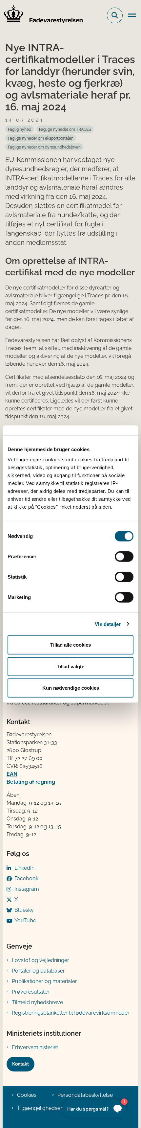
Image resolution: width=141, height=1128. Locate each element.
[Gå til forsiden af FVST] (41, 15)
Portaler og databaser (38, 971)
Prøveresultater (31, 992)
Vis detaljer (108, 624)
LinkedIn (24, 868)
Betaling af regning (31, 782)
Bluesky (24, 910)
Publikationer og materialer (44, 981)
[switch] (124, 556)
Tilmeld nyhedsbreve (37, 1002)
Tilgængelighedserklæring (48, 1108)
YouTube (25, 920)
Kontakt (20, 1064)
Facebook (26, 878)
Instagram (26, 889)
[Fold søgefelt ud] (115, 15)
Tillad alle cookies (70, 645)
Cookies (26, 1095)
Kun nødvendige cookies (70, 688)
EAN (12, 774)
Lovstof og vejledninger (40, 960)
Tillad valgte (70, 666)
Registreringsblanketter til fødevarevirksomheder (71, 1013)
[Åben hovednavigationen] (134, 15)
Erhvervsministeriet (35, 1047)
